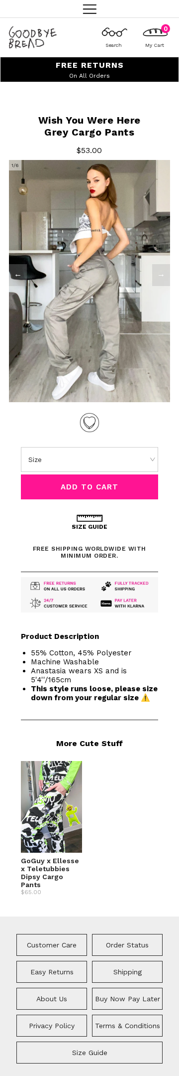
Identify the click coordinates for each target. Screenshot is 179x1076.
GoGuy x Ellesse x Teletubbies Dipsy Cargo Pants (50, 873)
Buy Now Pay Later (127, 999)
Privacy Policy (52, 1026)
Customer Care (52, 945)
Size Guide (89, 1053)
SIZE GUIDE (89, 526)
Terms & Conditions (127, 1026)
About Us (51, 999)
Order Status (127, 945)
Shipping (127, 972)
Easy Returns (52, 972)
